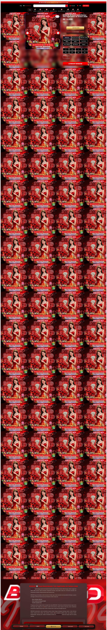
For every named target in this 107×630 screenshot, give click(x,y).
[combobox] (49, 6)
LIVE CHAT (87, 626)
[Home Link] (27, 5)
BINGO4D (33, 588)
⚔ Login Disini (75, 31)
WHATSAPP (70, 626)
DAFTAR (54, 626)
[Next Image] (58, 33)
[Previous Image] (27, 33)
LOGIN (38, 626)
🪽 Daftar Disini (75, 27)
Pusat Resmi (59, 614)
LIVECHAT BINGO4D (75, 64)
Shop (21, 5)
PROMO (21, 626)
